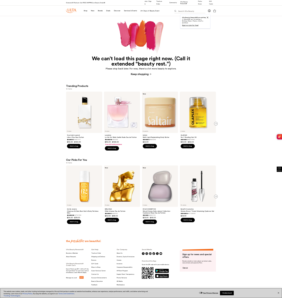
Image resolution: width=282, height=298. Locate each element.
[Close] (278, 292)
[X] (207, 17)
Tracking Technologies (12, 295)
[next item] (216, 123)
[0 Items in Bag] (214, 10)
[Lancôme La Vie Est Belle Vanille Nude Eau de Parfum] (122, 118)
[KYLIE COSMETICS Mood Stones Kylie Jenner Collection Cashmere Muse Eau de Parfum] (160, 192)
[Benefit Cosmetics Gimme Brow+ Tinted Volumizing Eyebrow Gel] (198, 191)
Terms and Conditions (66, 293)
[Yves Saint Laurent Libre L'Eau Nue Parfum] (84, 117)
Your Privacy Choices (210, 293)
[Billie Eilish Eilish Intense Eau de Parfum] (122, 191)
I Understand (227, 293)
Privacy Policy (27, 293)
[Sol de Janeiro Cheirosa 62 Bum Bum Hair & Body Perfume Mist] (84, 192)
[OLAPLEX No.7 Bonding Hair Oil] (198, 117)
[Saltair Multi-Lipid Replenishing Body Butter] (160, 117)
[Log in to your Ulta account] (209, 10)
